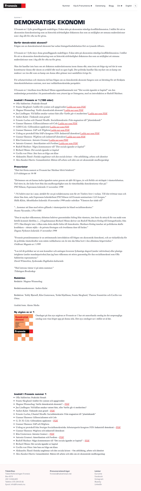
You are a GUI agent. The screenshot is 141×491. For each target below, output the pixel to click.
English (129, 6)
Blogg (111, 6)
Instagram (99, 479)
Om (118, 6)
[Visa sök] (135, 6)
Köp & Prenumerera (81, 6)
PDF (67, 404)
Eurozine (98, 474)
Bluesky (98, 481)
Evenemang (100, 6)
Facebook (99, 476)
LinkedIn (98, 484)
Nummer (66, 6)
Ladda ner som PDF (76, 106)
